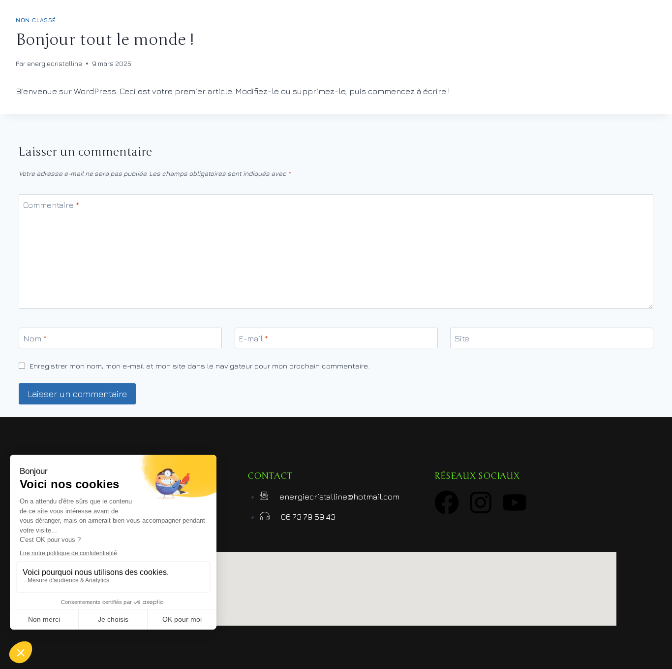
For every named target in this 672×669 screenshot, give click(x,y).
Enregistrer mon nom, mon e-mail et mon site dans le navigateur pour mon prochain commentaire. (199, 365)
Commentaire (51, 205)
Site (462, 338)
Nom (35, 338)
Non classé (36, 20)
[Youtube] (514, 502)
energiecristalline (54, 63)
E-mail (253, 338)
